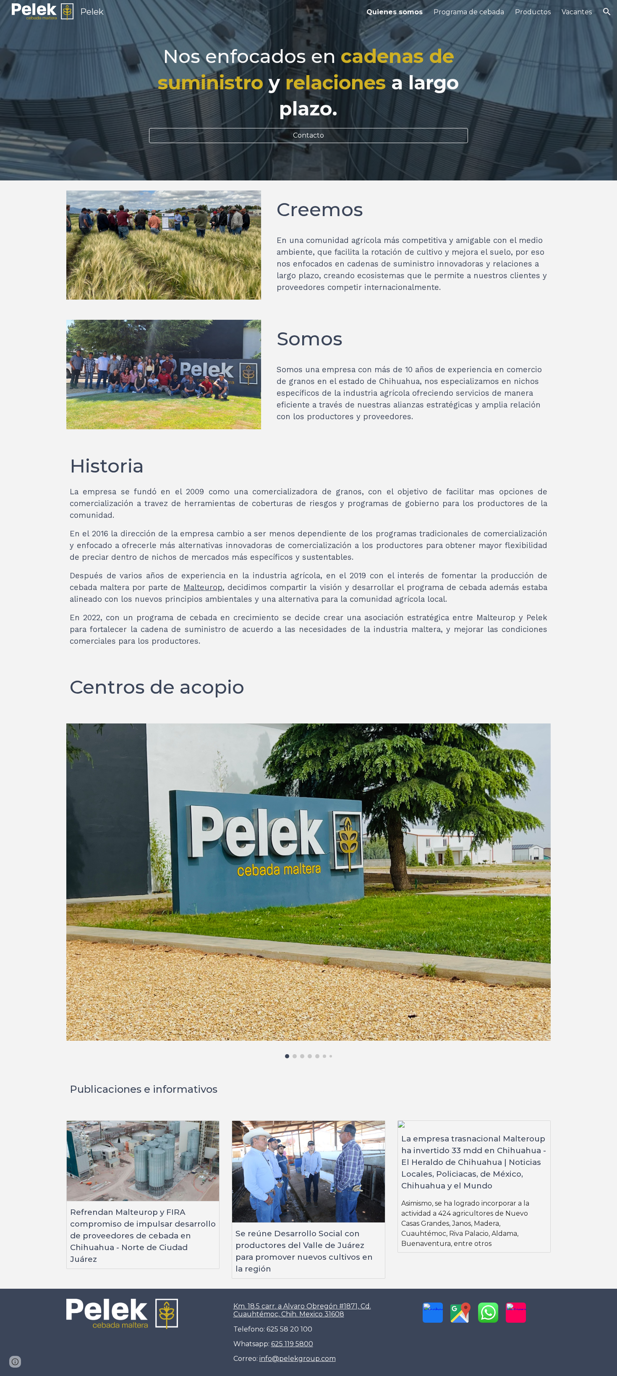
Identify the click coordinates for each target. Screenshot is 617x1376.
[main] (308, 82)
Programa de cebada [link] (469, 12)
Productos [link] (533, 12)
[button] (607, 12)
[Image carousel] (308, 890)
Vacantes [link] (577, 12)
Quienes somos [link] (394, 12)
